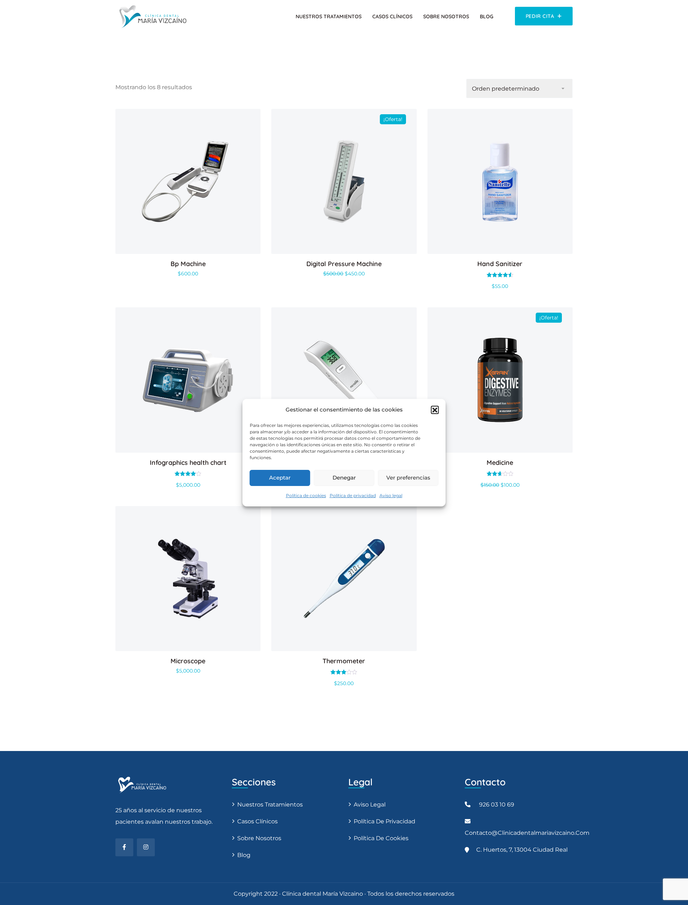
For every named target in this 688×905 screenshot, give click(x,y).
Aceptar (280, 477)
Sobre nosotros (446, 16)
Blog (486, 16)
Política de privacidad (353, 495)
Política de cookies (306, 495)
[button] (435, 409)
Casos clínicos (392, 16)
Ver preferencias (408, 477)
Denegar (344, 477)
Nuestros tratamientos (329, 16)
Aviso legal (390, 495)
